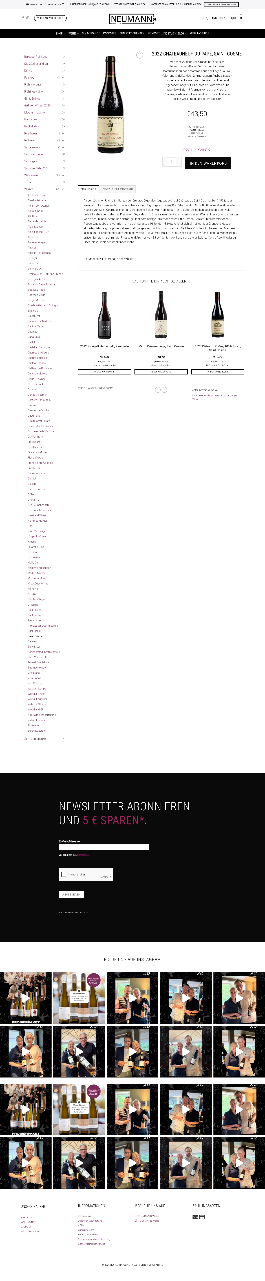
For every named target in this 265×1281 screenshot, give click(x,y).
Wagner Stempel (37, 688)
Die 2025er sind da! (36, 63)
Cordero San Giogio (39, 400)
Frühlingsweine (33, 91)
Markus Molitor (36, 573)
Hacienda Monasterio (40, 510)
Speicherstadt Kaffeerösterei (44, 652)
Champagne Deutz (38, 352)
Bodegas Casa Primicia (41, 284)
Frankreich (209, 395)
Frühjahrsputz (32, 84)
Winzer (28, 189)
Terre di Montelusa (38, 662)
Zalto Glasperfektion (39, 720)
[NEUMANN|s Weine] (132, 19)
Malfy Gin (33, 562)
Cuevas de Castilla (38, 410)
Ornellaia (33, 604)
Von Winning (35, 683)
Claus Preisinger (37, 379)
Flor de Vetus (35, 457)
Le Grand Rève (36, 547)
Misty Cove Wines (38, 583)
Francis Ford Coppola (40, 462)
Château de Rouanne (40, 368)
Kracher (32, 541)
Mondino (33, 588)
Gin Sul (32, 478)
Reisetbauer (34, 620)
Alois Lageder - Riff (38, 232)
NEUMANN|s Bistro (31, 1231)
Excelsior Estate (37, 447)
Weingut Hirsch (36, 693)
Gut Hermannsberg (39, 505)
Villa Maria (34, 672)
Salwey (32, 641)
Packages (109, 33)
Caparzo (32, 331)
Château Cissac (37, 363)
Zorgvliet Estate (36, 730)
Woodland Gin (36, 709)
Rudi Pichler (34, 631)
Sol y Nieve (34, 646)
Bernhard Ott (35, 268)
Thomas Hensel (37, 667)
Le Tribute (33, 552)
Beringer (32, 258)
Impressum (84, 1215)
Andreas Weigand (38, 242)
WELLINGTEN (28, 1222)
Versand (199, 133)
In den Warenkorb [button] (104, 371)
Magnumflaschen (35, 112)
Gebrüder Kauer (37, 473)
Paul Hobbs (34, 615)
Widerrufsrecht (86, 1229)
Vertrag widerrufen (88, 1234)
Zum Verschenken (132, 33)
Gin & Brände (91, 33)
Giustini (32, 483)
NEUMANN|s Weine (148, 1220)
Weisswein (31, 175)
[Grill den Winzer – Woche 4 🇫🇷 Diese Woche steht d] (79, 1052)
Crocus (32, 405)
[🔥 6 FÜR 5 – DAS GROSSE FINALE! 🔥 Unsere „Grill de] (132, 998)
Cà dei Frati (34, 316)
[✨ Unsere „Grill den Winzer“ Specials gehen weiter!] (186, 998)
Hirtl (30, 526)
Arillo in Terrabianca (39, 252)
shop (59, 33)
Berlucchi (33, 263)
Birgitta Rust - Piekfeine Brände (45, 274)
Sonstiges (30, 161)
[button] (34, 4)
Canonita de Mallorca (40, 321)
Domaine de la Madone (41, 431)
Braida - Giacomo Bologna (43, 305)
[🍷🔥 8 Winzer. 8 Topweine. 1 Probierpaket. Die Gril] (26, 998)
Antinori (32, 247)
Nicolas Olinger (36, 599)
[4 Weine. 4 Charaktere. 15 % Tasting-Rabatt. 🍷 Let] (79, 998)
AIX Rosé (33, 216)
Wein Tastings (199, 33)
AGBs (81, 1225)
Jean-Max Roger (37, 531)
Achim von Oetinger (39, 205)
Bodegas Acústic (37, 279)
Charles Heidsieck (38, 357)
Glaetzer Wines (36, 489)
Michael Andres (36, 578)
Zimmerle (33, 725)
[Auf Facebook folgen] (23, 18)
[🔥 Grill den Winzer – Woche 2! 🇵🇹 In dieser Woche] (186, 1052)
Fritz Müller (34, 468)
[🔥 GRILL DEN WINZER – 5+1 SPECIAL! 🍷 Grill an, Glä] (239, 998)
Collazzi (32, 389)
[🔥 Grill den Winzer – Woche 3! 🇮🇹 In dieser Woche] (132, 1052)
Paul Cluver (34, 610)
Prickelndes (31, 126)
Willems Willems (37, 704)
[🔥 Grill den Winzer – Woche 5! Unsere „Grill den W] (26, 1052)
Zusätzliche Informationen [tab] (117, 189)
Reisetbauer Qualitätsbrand (43, 625)
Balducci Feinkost (35, 56)
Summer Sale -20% (36, 168)
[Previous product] (164, 390)
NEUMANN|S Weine (148, 1215)
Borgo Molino (36, 300)
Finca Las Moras (37, 452)
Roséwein (30, 133)
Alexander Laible (37, 221)
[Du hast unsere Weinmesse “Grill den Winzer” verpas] (239, 1052)
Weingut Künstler (37, 699)
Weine (72, 33)
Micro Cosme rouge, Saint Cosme (161, 346)
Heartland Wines (37, 515)
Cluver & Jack (35, 384)
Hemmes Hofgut (37, 520)
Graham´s (33, 499)
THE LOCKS (27, 1217)
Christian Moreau (37, 373)
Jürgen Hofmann (37, 536)
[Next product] (158, 390)
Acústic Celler (35, 211)
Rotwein (29, 140)
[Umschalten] (63, 77)
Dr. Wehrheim (35, 436)
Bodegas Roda (36, 289)
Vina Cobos (34, 678)
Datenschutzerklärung (90, 1220)
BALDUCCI (26, 1226)
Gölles (31, 494)
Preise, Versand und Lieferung (94, 1239)
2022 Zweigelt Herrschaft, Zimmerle (104, 346)
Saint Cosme (35, 636)
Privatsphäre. (83, 855)
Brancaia (33, 310)
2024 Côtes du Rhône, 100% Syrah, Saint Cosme (218, 348)
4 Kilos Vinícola (37, 195)
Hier (86, 259)
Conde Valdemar (37, 394)
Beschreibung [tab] (88, 189)
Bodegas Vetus (36, 295)
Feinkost (154, 33)
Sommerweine (33, 154)
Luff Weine (34, 557)
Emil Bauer (34, 442)
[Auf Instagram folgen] (27, 18)
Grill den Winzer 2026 (37, 105)
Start (81, 388)
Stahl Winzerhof (37, 657)
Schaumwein (32, 147)
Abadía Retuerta (37, 200)
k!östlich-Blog (173, 33)
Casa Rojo (34, 337)
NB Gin (32, 594)
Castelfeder (34, 342)
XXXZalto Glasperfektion (42, 715)
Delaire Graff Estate (39, 421)
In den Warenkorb (208, 163)
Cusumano (34, 415)
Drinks (28, 70)
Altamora (33, 237)
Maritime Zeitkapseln (39, 567)
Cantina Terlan (36, 326)
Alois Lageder (35, 226)
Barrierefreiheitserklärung (91, 1243)
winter (28, 182)
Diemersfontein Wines (40, 426)
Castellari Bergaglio (39, 347)
